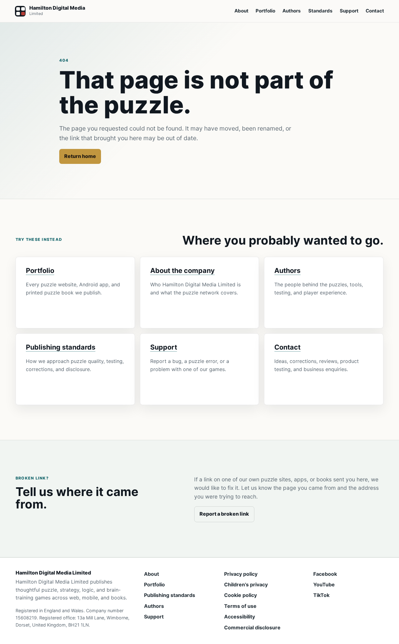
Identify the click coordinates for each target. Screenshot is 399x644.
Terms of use (240, 606)
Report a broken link (224, 514)
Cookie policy (240, 595)
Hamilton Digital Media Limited (53, 573)
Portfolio (265, 11)
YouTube (324, 584)
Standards (320, 11)
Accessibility (239, 616)
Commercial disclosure (252, 627)
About (241, 11)
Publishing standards (60, 347)
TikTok (321, 595)
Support (349, 11)
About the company (182, 270)
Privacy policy (240, 574)
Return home (80, 156)
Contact (375, 11)
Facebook (325, 574)
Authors (291, 11)
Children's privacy (246, 584)
